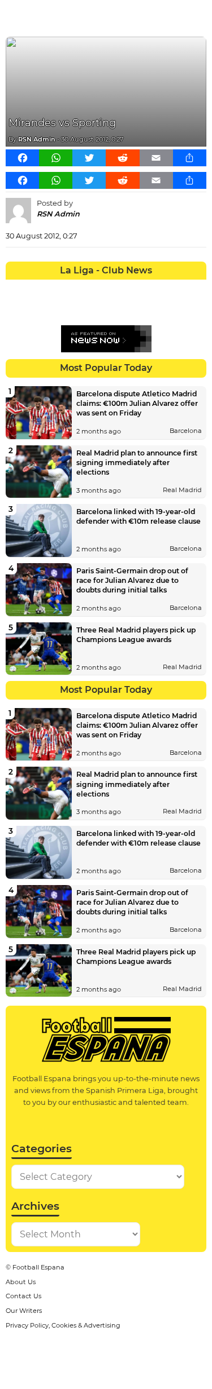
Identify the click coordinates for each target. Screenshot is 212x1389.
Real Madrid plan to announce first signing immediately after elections (136, 462)
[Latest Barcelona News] (76, 288)
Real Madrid (182, 490)
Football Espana (38, 1267)
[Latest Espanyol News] (136, 288)
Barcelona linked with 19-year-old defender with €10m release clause (138, 516)
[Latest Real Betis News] (76, 308)
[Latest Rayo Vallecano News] (56, 308)
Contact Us (23, 1296)
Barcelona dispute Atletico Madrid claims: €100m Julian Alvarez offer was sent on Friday (137, 403)
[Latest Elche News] (116, 288)
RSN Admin (36, 139)
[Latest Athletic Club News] (36, 288)
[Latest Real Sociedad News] (136, 308)
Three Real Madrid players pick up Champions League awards (136, 635)
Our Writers (24, 1311)
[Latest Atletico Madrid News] (56, 288)
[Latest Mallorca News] (16, 308)
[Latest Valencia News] (176, 308)
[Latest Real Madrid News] (96, 308)
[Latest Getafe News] (156, 288)
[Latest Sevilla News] (156, 308)
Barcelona (186, 431)
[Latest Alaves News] (16, 288)
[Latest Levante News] (197, 288)
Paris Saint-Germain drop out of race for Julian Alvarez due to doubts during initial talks (132, 580)
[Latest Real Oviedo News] (116, 308)
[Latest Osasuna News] (36, 308)
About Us (21, 1282)
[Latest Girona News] (176, 288)
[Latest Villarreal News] (197, 308)
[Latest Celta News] (96, 288)
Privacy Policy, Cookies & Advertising (63, 1325)
